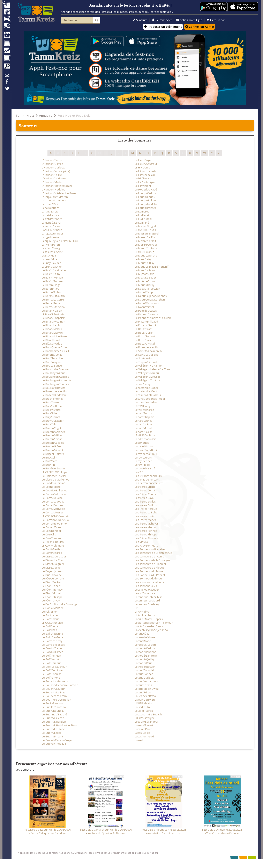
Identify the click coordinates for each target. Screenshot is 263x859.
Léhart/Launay (143, 421)
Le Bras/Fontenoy (52, 398)
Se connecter (164, 20)
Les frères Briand (145, 487)
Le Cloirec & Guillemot (55, 479)
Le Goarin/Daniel (52, 648)
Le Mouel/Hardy (144, 285)
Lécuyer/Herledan (146, 402)
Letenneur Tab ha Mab (149, 597)
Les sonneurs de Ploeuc (149, 567)
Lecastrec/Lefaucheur (148, 395)
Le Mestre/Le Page (146, 244)
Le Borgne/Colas (52, 354)
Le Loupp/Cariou (145, 197)
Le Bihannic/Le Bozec (55, 336)
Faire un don (218, 20)
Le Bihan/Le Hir (51, 325)
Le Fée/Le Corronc (53, 578)
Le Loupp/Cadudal (146, 193)
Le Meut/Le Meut (145, 270)
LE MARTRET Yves (145, 230)
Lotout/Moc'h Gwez (147, 689)
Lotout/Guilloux (144, 677)
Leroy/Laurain (143, 457)
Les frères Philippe (146, 534)
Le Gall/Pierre (50, 626)
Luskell (139, 740)
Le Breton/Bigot (51, 428)
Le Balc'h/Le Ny (51, 274)
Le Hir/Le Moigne (145, 182)
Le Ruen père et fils (146, 347)
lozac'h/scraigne (145, 718)
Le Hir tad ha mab (145, 171)
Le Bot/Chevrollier (53, 358)
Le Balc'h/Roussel (52, 281)
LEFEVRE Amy (142, 406)
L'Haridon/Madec (52, 182)
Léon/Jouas (142, 443)
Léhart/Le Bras (143, 424)
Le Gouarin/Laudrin (54, 689)
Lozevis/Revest (144, 725)
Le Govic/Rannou (52, 703)
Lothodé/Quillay (144, 659)
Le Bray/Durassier (52, 421)
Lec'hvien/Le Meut (146, 391)
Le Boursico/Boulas (53, 388)
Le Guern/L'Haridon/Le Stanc (59, 725)
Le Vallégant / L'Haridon (149, 365)
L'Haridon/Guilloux (53, 167)
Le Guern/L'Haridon (54, 721)
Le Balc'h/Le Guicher (54, 270)
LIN (136, 608)
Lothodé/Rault (143, 663)
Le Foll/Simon (50, 611)
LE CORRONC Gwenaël (55, 516)
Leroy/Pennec (143, 461)
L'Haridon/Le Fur (52, 175)
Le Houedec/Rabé (146, 189)
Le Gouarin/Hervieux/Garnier (60, 685)
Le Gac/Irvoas (50, 615)
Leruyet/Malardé (145, 468)
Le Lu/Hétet (142, 215)
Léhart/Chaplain (144, 417)
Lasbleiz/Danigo (51, 248)
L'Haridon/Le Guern (54, 178)
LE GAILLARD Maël (52, 623)
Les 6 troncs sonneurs (148, 476)
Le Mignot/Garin (144, 274)
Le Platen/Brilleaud (146, 321)
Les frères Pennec (146, 531)
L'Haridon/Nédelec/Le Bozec (59, 193)
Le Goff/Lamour (51, 663)
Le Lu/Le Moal (143, 219)
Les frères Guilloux (146, 505)
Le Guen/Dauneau (53, 711)
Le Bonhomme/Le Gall (55, 351)
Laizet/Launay (50, 215)
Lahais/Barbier (51, 211)
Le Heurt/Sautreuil (146, 164)
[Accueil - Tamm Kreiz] (36, 12)
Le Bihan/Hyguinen (53, 321)
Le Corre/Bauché (52, 498)
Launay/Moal (50, 259)
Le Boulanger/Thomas (55, 384)
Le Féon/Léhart (51, 586)
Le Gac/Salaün (50, 619)
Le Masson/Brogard (147, 233)
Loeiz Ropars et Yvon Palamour (154, 623)
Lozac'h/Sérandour (146, 721)
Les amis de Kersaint (147, 479)
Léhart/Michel (143, 428)
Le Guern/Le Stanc (53, 729)
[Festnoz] (6, 5)
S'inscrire (142, 20)
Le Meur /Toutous (146, 248)
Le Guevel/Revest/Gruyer (57, 740)
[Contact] (6, 76)
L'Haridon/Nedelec (53, 189)
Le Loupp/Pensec (145, 208)
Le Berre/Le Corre (53, 299)
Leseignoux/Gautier (147, 589)
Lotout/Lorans (143, 685)
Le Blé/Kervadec (52, 343)
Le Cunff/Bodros (52, 553)
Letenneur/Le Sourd (147, 600)
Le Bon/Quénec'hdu (54, 347)
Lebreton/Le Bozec (146, 388)
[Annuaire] (6, 44)
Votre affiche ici (25, 769)
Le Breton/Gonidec (53, 432)
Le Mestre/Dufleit (145, 241)
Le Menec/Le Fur (145, 237)
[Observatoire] (6, 51)
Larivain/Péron (51, 244)
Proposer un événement (110, 852)
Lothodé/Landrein (146, 655)
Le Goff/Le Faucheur (54, 667)
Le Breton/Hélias (52, 435)
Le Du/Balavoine (52, 575)
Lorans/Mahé (143, 641)
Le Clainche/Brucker (54, 476)
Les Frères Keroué (146, 509)
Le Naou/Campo (145, 292)
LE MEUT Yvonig (144, 252)
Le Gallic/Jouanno (52, 633)
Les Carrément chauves (149, 483)
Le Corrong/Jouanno (54, 523)
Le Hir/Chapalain (145, 175)
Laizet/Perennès (52, 219)
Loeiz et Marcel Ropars (149, 619)
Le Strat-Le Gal (143, 358)
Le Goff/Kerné (50, 659)
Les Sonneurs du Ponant (150, 575)
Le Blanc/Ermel (51, 340)
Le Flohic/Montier (52, 608)
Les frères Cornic (145, 490)
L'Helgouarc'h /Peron (55, 197)
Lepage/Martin (144, 446)
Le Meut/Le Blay (144, 263)
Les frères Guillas (145, 501)
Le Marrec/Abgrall (145, 226)
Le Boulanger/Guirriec (55, 376)
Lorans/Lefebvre (145, 637)
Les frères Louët (145, 516)
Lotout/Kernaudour (146, 681)
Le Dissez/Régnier (53, 564)
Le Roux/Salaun (144, 340)
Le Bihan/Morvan (52, 332)
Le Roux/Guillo (144, 332)
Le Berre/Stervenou (54, 307)
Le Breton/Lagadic (53, 443)
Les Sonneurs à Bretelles (150, 549)
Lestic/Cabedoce (145, 593)
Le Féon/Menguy (52, 589)
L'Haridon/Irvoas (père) (56, 171)
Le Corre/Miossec (52, 512)
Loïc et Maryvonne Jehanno (151, 630)
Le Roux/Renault (145, 336)
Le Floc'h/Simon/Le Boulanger (60, 604)
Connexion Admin (201, 27)
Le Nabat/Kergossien (147, 288)
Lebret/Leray (142, 384)
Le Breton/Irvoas (52, 439)
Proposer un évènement (164, 27)
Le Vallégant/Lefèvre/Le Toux (152, 369)
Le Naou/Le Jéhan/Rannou (151, 296)
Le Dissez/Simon (52, 567)
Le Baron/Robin (51, 292)
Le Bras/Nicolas (51, 410)
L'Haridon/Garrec (52, 164)
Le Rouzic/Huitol (145, 343)
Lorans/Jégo (142, 633)
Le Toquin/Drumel (146, 362)
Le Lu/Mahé (142, 222)
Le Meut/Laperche (146, 255)
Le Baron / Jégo (51, 285)
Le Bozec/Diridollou (54, 395)
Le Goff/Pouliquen (53, 670)
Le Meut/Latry (143, 259)
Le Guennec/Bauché (54, 714)
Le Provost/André (145, 325)
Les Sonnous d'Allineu (148, 578)
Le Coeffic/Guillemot (54, 490)
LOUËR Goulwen (145, 699)
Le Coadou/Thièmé (53, 483)
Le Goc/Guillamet (52, 652)
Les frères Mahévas (146, 523)
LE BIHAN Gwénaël (53, 314)
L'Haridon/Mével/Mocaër (57, 186)
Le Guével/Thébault (54, 743)
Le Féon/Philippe (52, 597)
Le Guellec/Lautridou (54, 707)
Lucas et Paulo (143, 729)
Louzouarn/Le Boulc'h (148, 714)
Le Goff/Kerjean (51, 655)
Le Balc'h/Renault (52, 277)
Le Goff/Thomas (51, 674)
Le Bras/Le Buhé (52, 406)
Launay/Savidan (51, 263)
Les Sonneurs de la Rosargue (153, 560)
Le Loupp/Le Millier (146, 204)
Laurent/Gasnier (52, 266)
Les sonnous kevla (146, 586)
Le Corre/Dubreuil (53, 505)
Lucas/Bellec (142, 733)
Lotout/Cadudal (144, 670)
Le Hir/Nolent (143, 186)
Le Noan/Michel (144, 307)
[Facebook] (6, 83)
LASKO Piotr (49, 255)
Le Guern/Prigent (52, 736)
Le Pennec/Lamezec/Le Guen (153, 318)
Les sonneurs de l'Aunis (149, 556)
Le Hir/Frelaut (143, 178)
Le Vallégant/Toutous (147, 380)
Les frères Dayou (145, 498)
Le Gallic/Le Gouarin (54, 637)
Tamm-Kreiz (25, 115)
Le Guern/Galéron (53, 718)
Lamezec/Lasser (52, 226)
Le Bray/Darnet (51, 417)
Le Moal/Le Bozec (145, 277)
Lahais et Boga (50, 208)
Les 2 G (139, 472)
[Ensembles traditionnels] (6, 24)
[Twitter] (6, 91)
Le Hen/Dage (143, 160)
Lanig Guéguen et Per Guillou (60, 241)
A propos (23, 852)
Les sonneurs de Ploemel (150, 564)
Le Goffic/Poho (51, 677)
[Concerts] (6, 12)
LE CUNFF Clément (53, 545)
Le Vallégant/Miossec (147, 376)
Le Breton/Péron (52, 446)
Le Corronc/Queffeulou (56, 520)
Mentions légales (86, 852)
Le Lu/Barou (142, 211)
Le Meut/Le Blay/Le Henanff (151, 266)
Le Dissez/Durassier (54, 556)
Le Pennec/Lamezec (147, 314)
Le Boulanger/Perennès (56, 380)
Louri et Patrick (144, 711)
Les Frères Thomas (146, 538)
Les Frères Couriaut (146, 494)
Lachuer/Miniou (51, 204)
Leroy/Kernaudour (146, 454)
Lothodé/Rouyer (145, 667)
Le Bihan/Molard (52, 329)
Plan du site (35, 852)
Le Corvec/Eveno (52, 527)
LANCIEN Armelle (52, 230)
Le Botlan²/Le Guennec (56, 369)
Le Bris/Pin (48, 465)
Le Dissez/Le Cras (52, 560)
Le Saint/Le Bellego (146, 354)
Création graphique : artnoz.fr (141, 852)
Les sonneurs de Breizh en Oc (153, 553)
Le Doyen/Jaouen (52, 571)
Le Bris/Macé (50, 461)
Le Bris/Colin (49, 457)
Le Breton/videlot (52, 450)
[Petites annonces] (6, 67)
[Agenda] (6, 36)
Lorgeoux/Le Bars (145, 645)
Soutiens (65, 852)
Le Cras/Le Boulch (53, 542)
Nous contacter (51, 852)
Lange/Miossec (51, 237)
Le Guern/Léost (51, 733)
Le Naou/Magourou (147, 303)
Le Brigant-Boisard (53, 454)
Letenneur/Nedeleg (147, 604)
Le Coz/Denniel (51, 531)
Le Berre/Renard (52, 303)
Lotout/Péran (143, 692)
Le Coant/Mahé (51, 487)
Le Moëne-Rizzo (145, 281)
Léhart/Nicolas (143, 432)
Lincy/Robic (142, 611)
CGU (73, 852)
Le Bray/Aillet (50, 413)
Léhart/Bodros (143, 413)
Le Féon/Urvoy (51, 600)
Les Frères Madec (145, 520)
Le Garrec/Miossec (53, 645)
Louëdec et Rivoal (145, 696)
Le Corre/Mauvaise (53, 509)
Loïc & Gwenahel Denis (149, 626)
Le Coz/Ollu (49, 534)
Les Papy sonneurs (146, 545)
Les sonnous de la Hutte (149, 582)
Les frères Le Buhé (146, 512)
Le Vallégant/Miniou (147, 373)
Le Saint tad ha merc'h (148, 351)
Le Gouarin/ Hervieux (55, 681)
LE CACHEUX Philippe (54, 472)
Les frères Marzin (145, 527)
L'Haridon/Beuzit (52, 160)
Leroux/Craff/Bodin (146, 450)
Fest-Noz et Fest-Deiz (74, 115)
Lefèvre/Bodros (144, 410)
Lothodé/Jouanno (145, 652)
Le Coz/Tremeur (52, 538)
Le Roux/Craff (143, 329)
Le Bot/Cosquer (51, 362)
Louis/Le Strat (143, 707)
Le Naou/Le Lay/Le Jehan (150, 299)
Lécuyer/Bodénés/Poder (150, 398)
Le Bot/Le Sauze (52, 365)
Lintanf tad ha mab (146, 615)
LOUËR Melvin (143, 703)
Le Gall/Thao (49, 630)
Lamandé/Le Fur (52, 222)
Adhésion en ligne (191, 20)
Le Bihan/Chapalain (54, 318)
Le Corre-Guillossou (54, 494)
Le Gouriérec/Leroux (54, 696)
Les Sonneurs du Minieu (150, 571)
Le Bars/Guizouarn (53, 296)
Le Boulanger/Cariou (54, 373)
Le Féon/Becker (51, 582)
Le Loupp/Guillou (145, 200)
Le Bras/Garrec (51, 402)
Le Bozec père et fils (54, 391)
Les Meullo (141, 542)
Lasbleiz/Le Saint (52, 252)
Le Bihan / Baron (52, 310)
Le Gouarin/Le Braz (53, 692)
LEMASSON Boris (145, 435)
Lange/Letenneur (52, 233)
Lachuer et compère (54, 200)
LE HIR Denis (142, 167)
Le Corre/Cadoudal (53, 501)
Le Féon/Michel (51, 593)
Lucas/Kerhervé (144, 736)
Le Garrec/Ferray (52, 641)
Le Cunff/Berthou (52, 549)
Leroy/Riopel (142, 465)
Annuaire (45, 115)
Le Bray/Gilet (49, 424)
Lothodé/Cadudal (145, 648)
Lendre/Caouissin (145, 439)
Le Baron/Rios (50, 288)
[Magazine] (6, 58)
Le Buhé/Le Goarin (53, 468)
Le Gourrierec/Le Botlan (56, 699)
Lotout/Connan (144, 674)
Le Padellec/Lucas (146, 310)
